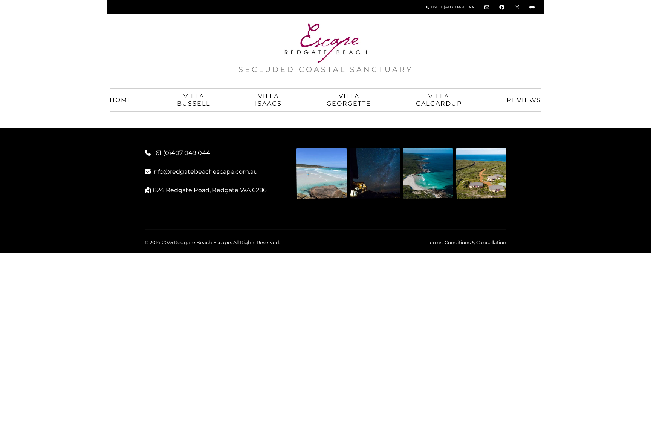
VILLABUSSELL (193, 100)
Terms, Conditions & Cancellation (467, 242)
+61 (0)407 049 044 (452, 7)
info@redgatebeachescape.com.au (205, 171)
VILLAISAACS (268, 100)
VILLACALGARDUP (439, 100)
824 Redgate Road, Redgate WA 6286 (210, 190)
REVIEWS (524, 100)
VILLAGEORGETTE (349, 100)
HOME (121, 100)
